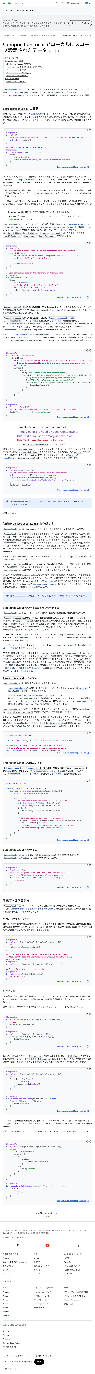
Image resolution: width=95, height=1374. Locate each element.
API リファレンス (40, 1300)
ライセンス (20, 1356)
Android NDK (39, 1308)
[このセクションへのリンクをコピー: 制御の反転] (17, 991)
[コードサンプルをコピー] (90, 130)
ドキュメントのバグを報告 (74, 1296)
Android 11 (7, 1315)
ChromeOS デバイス (72, 1266)
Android (6, 1258)
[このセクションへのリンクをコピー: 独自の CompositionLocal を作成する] (56, 523)
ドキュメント (51, 35)
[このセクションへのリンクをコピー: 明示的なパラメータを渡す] (34, 919)
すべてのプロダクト (10, 1347)
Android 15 (7, 1300)
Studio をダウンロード (42, 1304)
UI (33, 11)
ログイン (88, 3)
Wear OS (67, 1262)
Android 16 (7, 1296)
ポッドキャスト (9, 1282)
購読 (39, 1361)
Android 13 (7, 1308)
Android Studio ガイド (42, 1292)
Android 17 (7, 1292)
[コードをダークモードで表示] (87, 130)
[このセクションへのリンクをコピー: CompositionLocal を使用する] (39, 850)
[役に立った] (86, 35)
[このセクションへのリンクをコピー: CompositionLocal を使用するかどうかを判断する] (61, 608)
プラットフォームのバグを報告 (76, 1292)
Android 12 (7, 1312)
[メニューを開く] (3, 3)
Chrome (6, 1335)
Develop (7, 11)
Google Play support (72, 1300)
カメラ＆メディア (40, 1270)
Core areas (22, 11)
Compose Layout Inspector (45, 584)
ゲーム (36, 1258)
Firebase (6, 1339)
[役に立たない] (90, 35)
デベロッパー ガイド (42, 1296)
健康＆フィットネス (41, 1266)
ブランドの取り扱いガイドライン (40, 1356)
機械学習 (37, 1262)
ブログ (5, 1278)
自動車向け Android (72, 1270)
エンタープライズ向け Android (15, 1262)
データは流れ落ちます (34, 114)
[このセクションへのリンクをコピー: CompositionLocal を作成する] (39, 678)
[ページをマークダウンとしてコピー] (58, 51)
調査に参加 (68, 1304)
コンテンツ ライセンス (45, 1231)
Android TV (68, 1274)
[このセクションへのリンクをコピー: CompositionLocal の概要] (40, 109)
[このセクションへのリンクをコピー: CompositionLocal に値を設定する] (44, 762)
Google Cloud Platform (12, 1343)
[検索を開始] (57, 2)
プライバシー (39, 1274)
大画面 (67, 1258)
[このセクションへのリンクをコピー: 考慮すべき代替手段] (31, 900)
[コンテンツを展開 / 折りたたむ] (19, 58)
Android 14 (7, 1304)
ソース (5, 1270)
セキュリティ (8, 1266)
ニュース (6, 1274)
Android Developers (10, 35)
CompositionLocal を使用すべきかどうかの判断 (32, 909)
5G (35, 1278)
